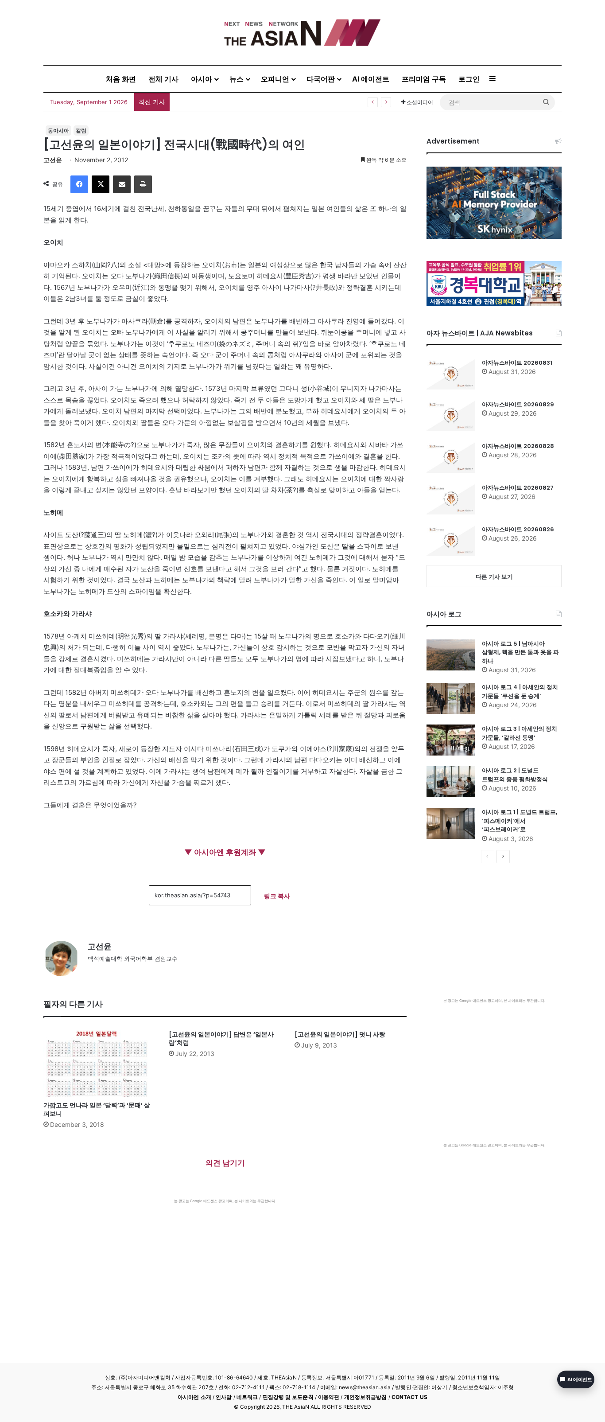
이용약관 (328, 1397)
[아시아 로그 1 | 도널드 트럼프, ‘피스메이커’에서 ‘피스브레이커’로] (451, 823)
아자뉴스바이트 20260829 (518, 404)
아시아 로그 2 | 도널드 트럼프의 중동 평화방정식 (515, 774)
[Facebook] (79, 184)
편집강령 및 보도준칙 (288, 1397)
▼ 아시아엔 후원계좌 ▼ (225, 852)
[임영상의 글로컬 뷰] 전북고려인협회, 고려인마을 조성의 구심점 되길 (270, 101)
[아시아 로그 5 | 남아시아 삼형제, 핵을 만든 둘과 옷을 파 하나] (451, 654)
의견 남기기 (225, 1162)
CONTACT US (409, 1397)
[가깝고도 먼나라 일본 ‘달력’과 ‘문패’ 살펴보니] (99, 1063)
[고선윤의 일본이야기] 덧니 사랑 (340, 1034)
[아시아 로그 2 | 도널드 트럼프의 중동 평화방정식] (451, 781)
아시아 (201, 78)
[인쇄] (143, 184)
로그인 (469, 78)
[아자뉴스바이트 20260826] (451, 540)
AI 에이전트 (370, 78)
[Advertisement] (225, 1270)
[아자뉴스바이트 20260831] (451, 374)
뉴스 (236, 78)
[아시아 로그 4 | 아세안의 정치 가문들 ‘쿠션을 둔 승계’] (451, 698)
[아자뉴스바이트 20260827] (451, 498)
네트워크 (247, 1397)
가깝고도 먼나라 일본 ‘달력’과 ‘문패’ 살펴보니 (96, 1109)
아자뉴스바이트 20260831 (517, 362)
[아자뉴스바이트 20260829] (451, 415)
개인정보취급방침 (365, 1397)
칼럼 (81, 130)
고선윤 (52, 160)
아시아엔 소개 (194, 1397)
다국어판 (320, 78)
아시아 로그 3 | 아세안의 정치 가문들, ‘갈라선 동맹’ (519, 733)
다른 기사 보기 (494, 576)
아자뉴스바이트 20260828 (518, 446)
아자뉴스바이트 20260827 (518, 487)
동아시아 (58, 130)
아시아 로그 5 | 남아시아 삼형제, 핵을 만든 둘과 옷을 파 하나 (520, 652)
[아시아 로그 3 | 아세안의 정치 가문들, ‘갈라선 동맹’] (451, 740)
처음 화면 (121, 78)
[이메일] (122, 184)
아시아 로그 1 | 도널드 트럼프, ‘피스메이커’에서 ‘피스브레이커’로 (519, 821)
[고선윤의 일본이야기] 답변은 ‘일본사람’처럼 (221, 1038)
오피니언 (275, 78)
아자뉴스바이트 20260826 (518, 529)
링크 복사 (277, 896)
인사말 (224, 1397)
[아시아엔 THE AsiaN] (302, 32)
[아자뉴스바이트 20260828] (451, 457)
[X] (100, 184)
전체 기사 (163, 78)
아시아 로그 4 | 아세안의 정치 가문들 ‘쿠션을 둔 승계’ (520, 691)
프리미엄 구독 (424, 78)
